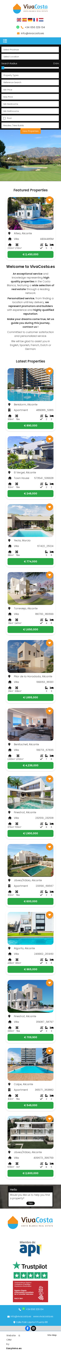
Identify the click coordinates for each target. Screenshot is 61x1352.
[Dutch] (41, 19)
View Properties (30, 131)
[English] (19, 19)
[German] (30, 19)
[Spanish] (24, 19)
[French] (35, 19)
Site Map (52, 1335)
